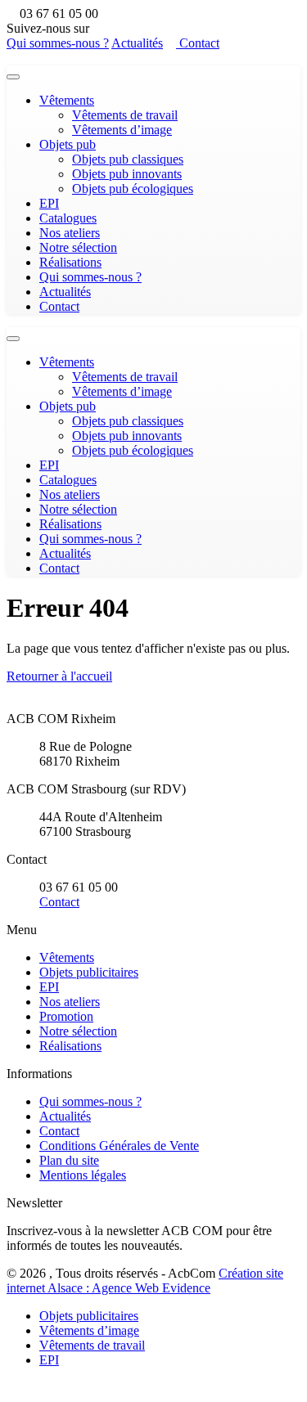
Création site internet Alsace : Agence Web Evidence (145, 1280)
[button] (11, 1388)
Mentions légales (82, 1175)
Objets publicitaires (88, 972)
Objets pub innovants (127, 174)
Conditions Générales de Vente (119, 1146)
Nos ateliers (69, 233)
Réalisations (70, 262)
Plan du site (69, 1160)
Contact (197, 43)
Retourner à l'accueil (59, 676)
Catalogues (68, 218)
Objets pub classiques (127, 159)
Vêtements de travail (125, 115)
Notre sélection (78, 247)
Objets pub (67, 144)
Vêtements (66, 100)
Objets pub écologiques (132, 188)
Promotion (66, 1016)
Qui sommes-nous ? (58, 43)
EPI (49, 203)
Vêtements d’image (122, 130)
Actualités (137, 43)
